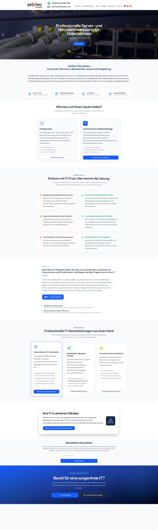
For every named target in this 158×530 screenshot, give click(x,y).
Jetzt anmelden (79, 461)
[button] (79, 34)
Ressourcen (111, 6)
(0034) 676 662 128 (61, 3)
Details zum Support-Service (111, 391)
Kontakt (119, 6)
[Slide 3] (81, 56)
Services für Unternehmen (101, 157)
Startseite (78, 6)
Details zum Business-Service (46, 391)
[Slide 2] (78, 56)
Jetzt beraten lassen (79, 40)
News (98, 6)
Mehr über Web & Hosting (79, 391)
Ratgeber (104, 6)
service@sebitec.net (61, 6)
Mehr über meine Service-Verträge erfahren (58, 428)
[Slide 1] (76, 56)
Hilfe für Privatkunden (57, 157)
